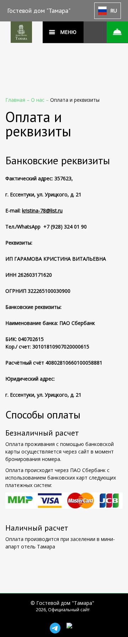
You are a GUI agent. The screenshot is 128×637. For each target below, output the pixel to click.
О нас (38, 99)
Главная (16, 99)
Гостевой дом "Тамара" (38, 10)
